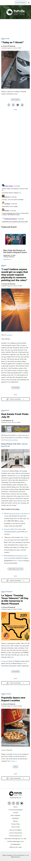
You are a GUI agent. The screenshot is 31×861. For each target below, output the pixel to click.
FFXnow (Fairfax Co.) (15, 835)
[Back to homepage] (5, 2)
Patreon (15, 821)
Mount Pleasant (6, 591)
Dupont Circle (6, 694)
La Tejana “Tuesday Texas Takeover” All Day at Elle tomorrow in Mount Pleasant (14, 599)
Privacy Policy (15, 824)
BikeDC (3, 265)
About (15, 807)
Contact (15, 812)
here (12, 657)
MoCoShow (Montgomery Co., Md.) (15, 838)
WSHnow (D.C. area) (15, 847)
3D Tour (17, 475)
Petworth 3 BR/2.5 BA (10, 529)
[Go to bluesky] (21, 803)
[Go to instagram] (17, 803)
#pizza (15, 766)
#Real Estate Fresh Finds (15, 569)
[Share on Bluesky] (17, 105)
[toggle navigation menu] (29, 2)
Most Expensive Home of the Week (17, 513)
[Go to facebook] (13, 803)
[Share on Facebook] (8, 105)
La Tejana (4, 661)
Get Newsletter (21, 2)
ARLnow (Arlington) (15, 830)
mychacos (9, 335)
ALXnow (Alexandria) (15, 833)
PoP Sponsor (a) (8, 420)
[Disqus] (15, 162)
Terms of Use (15, 827)
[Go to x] (9, 803)
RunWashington (15, 844)
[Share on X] (13, 105)
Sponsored (5, 410)
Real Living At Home (12, 440)
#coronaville (15, 387)
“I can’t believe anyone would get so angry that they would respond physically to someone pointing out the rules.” (14, 275)
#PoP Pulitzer (15, 99)
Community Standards (15, 809)
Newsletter (15, 818)
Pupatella (16, 754)
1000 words (5, 38)
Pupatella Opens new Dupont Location (13, 699)
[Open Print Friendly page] (22, 105)
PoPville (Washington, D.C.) (15, 841)
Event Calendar (15, 815)
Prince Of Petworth (9, 46)
